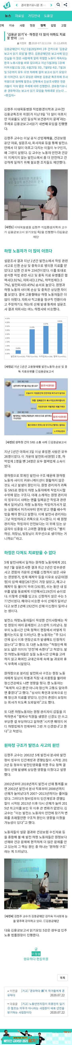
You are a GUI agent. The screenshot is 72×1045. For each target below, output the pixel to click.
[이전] (16, 5)
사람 (22, 25)
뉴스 (8, 15)
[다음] (51, 5)
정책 (43, 25)
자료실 (19, 15)
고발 (63, 25)
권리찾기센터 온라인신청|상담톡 (33, 6)
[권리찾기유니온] (8, 5)
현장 (32, 25)
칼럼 (53, 25)
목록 (62, 978)
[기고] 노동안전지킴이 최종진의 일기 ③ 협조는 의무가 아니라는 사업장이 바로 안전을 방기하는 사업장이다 (36, 1008)
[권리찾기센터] (36, 1040)
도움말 (48, 15)
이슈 (11, 25)
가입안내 (34, 15)
